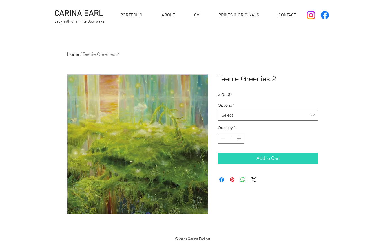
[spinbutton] (231, 138)
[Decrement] (222, 138)
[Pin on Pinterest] (232, 179)
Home (73, 54)
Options (226, 105)
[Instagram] (311, 15)
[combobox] (268, 115)
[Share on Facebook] (221, 179)
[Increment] (239, 138)
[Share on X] (253, 179)
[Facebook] (324, 15)
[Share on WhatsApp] (243, 179)
